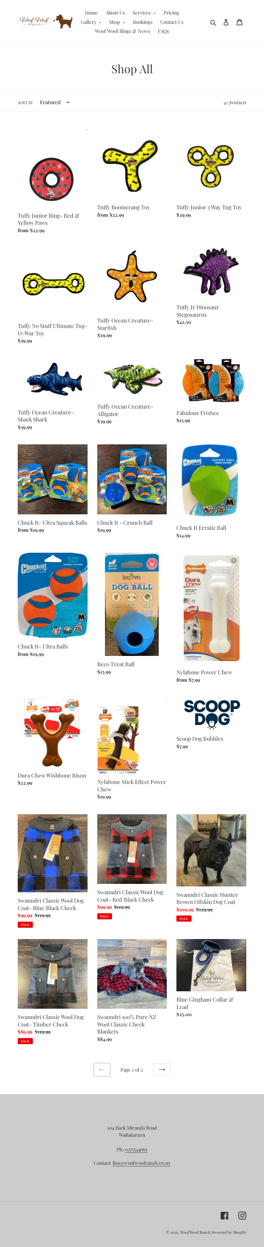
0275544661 (136, 1149)
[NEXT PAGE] (162, 1070)
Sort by (25, 102)
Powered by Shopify (229, 1232)
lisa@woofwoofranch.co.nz (141, 1163)
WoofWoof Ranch (195, 1232)
